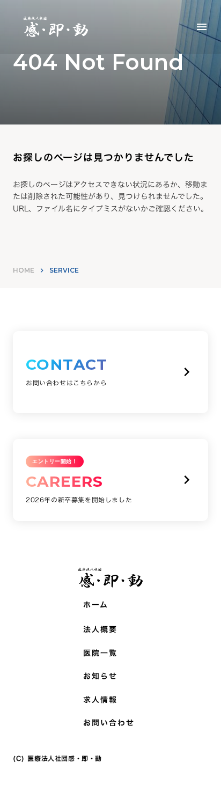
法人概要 (100, 629)
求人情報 (100, 699)
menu (201, 26)
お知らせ (100, 676)
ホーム (95, 604)
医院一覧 (100, 653)
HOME (23, 270)
